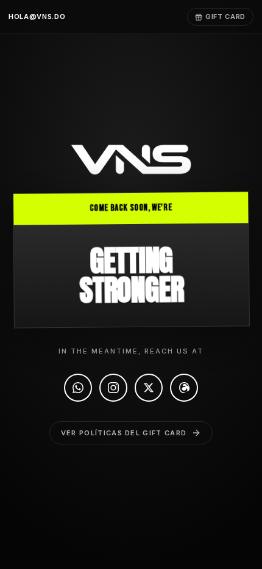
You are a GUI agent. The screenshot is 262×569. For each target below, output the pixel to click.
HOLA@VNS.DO (37, 16)
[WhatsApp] (78, 388)
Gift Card (225, 16)
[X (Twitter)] (149, 388)
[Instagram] (113, 388)
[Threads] (184, 388)
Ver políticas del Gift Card (124, 433)
